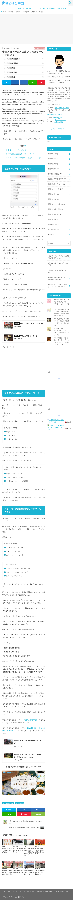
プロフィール (21, 8)
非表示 (26, 146)
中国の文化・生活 (8, 803)
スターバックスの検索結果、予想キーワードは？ (24, 158)
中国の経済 (53, 219)
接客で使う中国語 (55, 174)
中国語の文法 (53, 169)
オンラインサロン (38, 8)
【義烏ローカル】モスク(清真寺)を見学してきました (58, 257)
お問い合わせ (52, 8)
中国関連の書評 (54, 224)
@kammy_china (58, 118)
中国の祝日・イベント (56, 184)
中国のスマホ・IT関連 (56, 204)
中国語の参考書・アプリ (57, 179)
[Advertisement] (36, 29)
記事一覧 (45, 8)
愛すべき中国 (53, 229)
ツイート (50, 142)
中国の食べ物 (53, 199)
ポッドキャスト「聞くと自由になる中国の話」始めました (58, 285)
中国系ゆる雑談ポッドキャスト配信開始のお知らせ (58, 278)
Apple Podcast (51, 114)
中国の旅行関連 (54, 214)
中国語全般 (53, 154)
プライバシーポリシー (62, 8)
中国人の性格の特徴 (30, 720)
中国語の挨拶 (53, 159)
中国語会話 (53, 164)
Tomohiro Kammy (60, 120)
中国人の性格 (20, 803)
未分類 (51, 234)
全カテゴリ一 (29, 8)
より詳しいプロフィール (59, 129)
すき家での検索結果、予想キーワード (20, 154)
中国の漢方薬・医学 (55, 209)
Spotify (60, 114)
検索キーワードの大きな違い (17, 150)
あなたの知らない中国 (62, 108)
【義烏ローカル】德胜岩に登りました (58, 271)
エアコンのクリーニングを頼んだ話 (58, 264)
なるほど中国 (58, 122)
